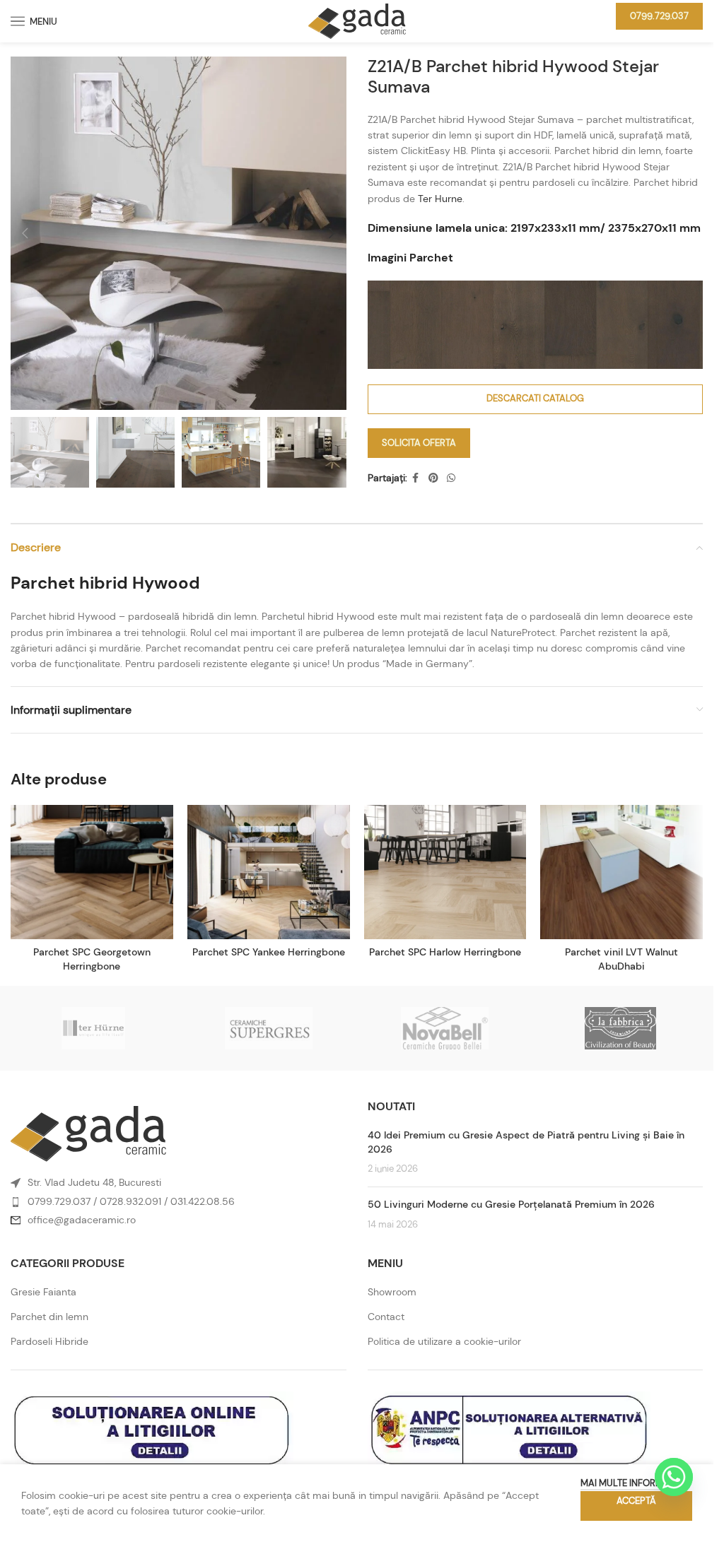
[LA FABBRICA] (620, 1028)
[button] (25, 233)
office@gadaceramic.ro (82, 1219)
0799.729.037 (659, 16)
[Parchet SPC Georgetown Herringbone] (92, 872)
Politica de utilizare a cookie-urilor (444, 1341)
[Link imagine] (88, 1132)
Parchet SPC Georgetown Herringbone (92, 959)
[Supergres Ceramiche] (268, 1028)
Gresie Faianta (43, 1291)
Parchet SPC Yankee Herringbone (268, 952)
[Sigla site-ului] (357, 19)
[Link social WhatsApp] (451, 478)
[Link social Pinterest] (433, 478)
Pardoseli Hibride (49, 1341)
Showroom (392, 1291)
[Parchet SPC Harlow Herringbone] (445, 872)
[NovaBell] (444, 1028)
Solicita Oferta (419, 443)
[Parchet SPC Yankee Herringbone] (268, 872)
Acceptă (636, 1501)
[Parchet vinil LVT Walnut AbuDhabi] (621, 872)
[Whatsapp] (674, 1477)
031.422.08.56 (202, 1201)
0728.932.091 (130, 1201)
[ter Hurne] (93, 1028)
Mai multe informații (629, 1483)
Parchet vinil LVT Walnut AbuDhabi (621, 959)
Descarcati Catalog (535, 398)
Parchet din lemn (49, 1316)
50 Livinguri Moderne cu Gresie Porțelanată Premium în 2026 (511, 1204)
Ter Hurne (440, 198)
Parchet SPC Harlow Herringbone (445, 952)
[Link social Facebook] (415, 478)
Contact (386, 1316)
